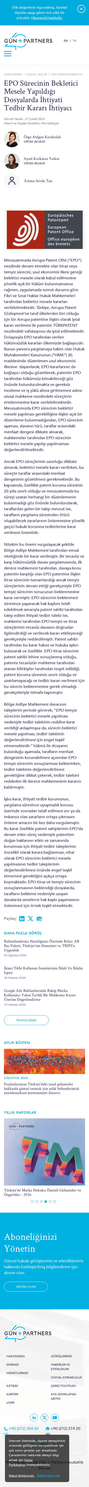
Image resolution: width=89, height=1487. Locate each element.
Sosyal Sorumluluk (66, 1377)
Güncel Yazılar (36, 74)
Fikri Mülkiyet (50, 123)
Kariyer (12, 1394)
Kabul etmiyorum (22, 1475)
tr (74, 41)
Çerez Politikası (63, 1386)
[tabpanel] (44, 1157)
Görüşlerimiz (13, 74)
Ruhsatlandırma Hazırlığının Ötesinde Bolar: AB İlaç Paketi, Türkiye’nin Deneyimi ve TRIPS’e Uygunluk (41, 945)
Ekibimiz (12, 1365)
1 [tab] (32, 1201)
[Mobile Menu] (8, 55)
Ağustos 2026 (16, 1078)
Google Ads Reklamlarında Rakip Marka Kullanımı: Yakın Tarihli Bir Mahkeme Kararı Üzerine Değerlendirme (40, 994)
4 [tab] (45, 1201)
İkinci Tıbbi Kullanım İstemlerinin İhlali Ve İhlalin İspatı (43, 970)
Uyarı (10, 1403)
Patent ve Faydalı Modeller (21, 123)
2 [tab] (37, 1201)
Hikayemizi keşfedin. (47, 18)
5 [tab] (50, 1201)
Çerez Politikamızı (21, 1462)
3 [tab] (41, 1201)
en (66, 41)
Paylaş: (10, 918)
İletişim (12, 1386)
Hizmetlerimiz (17, 1373)
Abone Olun (26, 1287)
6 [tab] (54, 1201)
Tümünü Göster (26, 1020)
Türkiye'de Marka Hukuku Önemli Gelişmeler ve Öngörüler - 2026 (42, 1192)
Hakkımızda (15, 1356)
